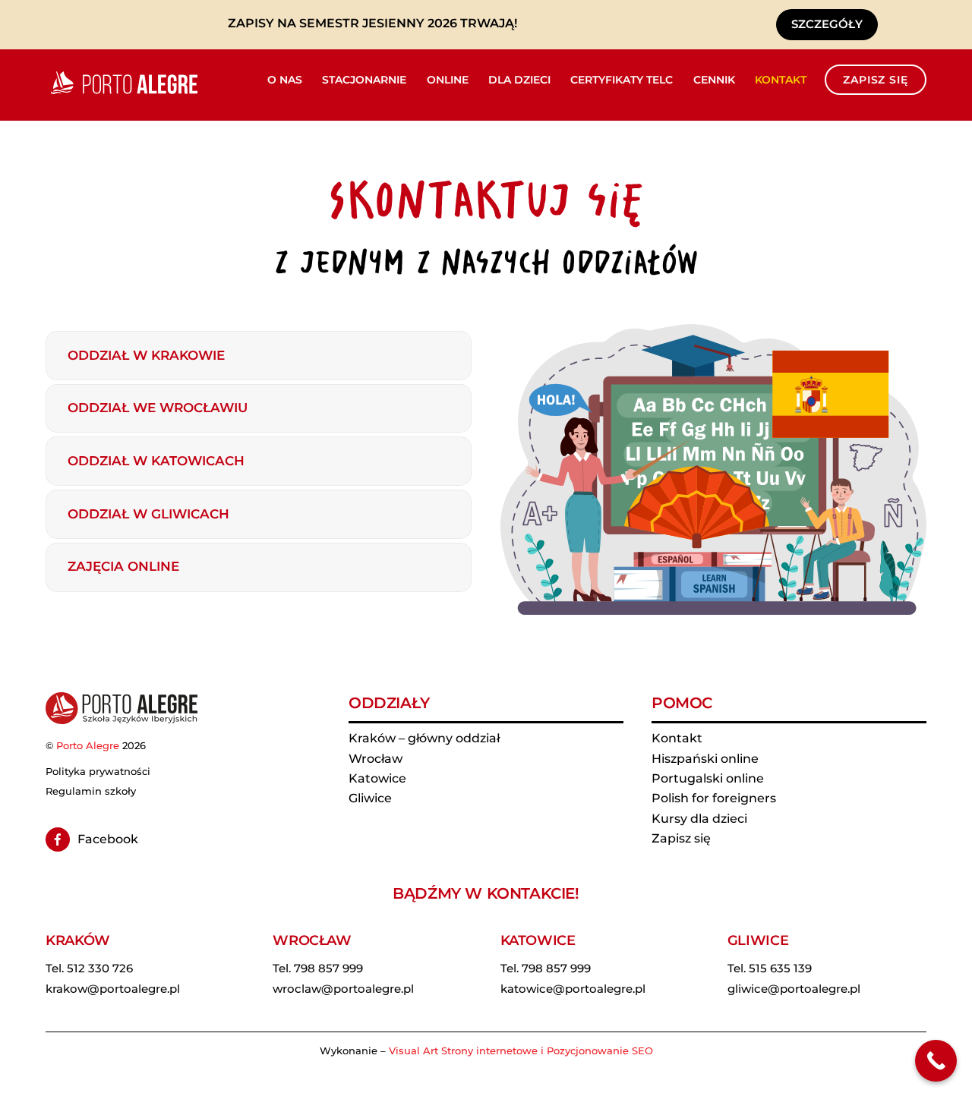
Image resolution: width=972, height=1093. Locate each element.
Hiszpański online (705, 758)
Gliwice (370, 798)
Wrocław (375, 758)
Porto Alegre (87, 745)
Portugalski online (708, 778)
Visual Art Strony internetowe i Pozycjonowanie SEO (521, 1050)
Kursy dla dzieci (699, 818)
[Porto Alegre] (121, 94)
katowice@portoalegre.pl (572, 988)
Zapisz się (875, 80)
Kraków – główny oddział (424, 738)
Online (448, 80)
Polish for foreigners (714, 798)
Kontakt (780, 80)
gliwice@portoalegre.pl (793, 988)
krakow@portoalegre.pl (113, 988)
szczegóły (827, 24)
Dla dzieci (519, 80)
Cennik (714, 80)
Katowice (377, 778)
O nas (284, 80)
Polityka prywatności (98, 771)
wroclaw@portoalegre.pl (343, 988)
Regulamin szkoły (91, 791)
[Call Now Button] (936, 1061)
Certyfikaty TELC (621, 80)
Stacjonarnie (364, 80)
